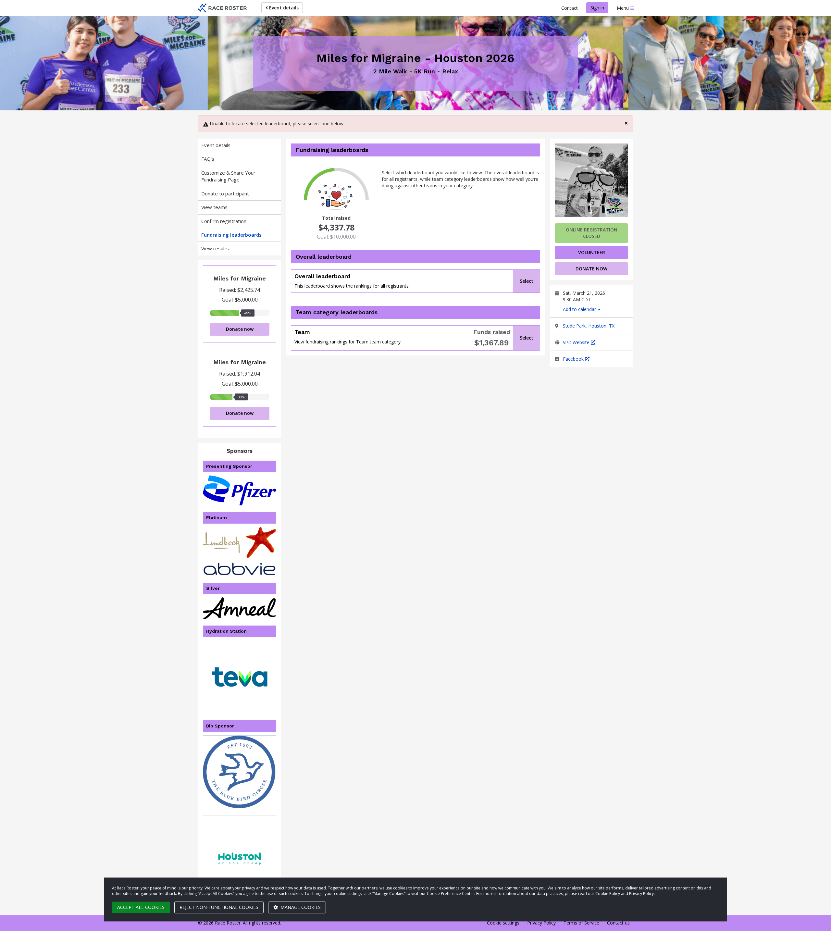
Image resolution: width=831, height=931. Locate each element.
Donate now (240, 329)
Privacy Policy (541, 923)
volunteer (591, 252)
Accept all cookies (141, 907)
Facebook (574, 359)
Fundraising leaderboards (231, 234)
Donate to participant (225, 193)
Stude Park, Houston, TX (588, 326)
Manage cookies (300, 907)
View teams (214, 207)
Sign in (597, 8)
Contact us (618, 923)
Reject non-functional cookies (219, 907)
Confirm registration (223, 221)
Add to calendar (580, 309)
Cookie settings (503, 923)
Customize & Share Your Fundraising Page (228, 176)
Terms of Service (581, 923)
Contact (569, 8)
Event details (283, 8)
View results (215, 248)
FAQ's (207, 158)
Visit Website (577, 342)
